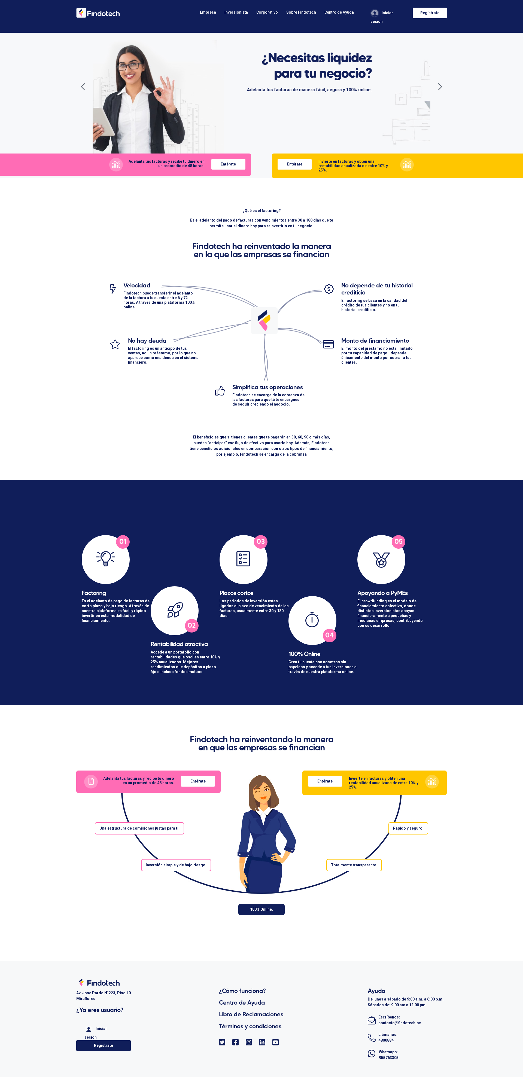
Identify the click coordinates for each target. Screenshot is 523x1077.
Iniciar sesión (381, 17)
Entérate (228, 164)
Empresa (208, 12)
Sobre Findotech (301, 12)
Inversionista (236, 12)
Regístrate (429, 13)
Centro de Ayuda (339, 12)
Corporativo (267, 12)
